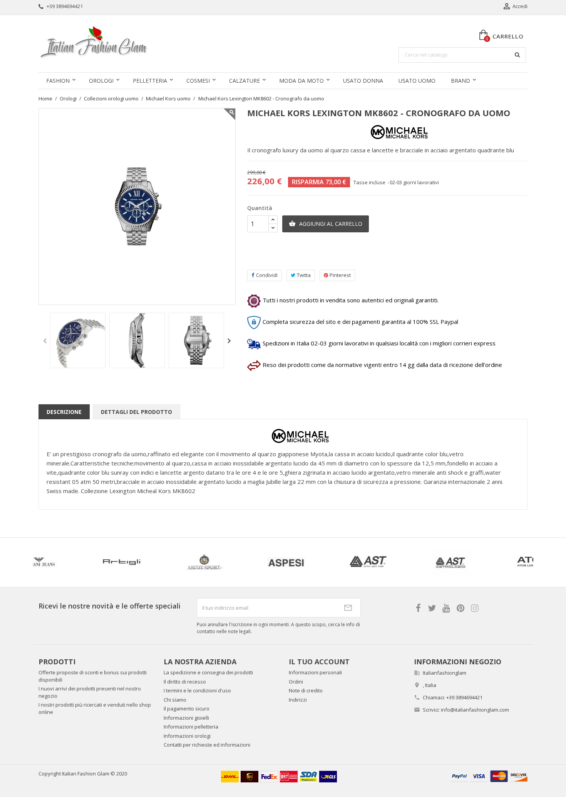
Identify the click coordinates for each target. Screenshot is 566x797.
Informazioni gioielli (186, 717)
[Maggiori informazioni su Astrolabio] (292, 562)
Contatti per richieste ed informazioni (207, 744)
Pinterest (340, 275)
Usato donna (363, 80)
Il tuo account (319, 661)
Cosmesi (198, 80)
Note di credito (306, 690)
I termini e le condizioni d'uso (197, 690)
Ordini (296, 681)
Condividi (267, 275)
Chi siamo (175, 699)
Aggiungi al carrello (325, 223)
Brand (460, 80)
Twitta (304, 275)
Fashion (58, 80)
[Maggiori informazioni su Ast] (210, 562)
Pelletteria (150, 80)
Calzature (244, 80)
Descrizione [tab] (64, 411)
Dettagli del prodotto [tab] (136, 411)
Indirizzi (298, 699)
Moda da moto (301, 80)
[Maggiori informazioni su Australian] (457, 562)
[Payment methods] (488, 775)
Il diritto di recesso (185, 681)
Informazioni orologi (187, 735)
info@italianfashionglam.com (475, 709)
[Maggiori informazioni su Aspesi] (127, 562)
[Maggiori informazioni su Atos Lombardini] (374, 562)
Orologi (101, 80)
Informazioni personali (315, 672)
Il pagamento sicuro (186, 708)
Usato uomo (417, 80)
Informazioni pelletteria (191, 726)
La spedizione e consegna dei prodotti (208, 672)
